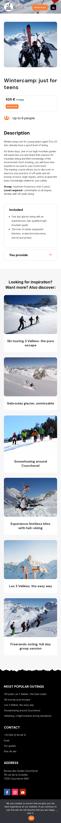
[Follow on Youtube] (23, 792)
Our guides (10, 745)
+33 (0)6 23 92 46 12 (15, 735)
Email (6, 740)
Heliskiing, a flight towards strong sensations (27, 715)
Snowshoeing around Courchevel (22, 710)
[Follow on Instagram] (15, 792)
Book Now (12, 106)
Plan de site (10, 751)
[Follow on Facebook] (7, 792)
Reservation (40, 7)
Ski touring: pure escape (17, 699)
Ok (31, 818)
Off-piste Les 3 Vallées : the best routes (25, 694)
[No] (57, 811)
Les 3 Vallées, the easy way (19, 705)
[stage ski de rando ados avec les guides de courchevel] (30, 66)
